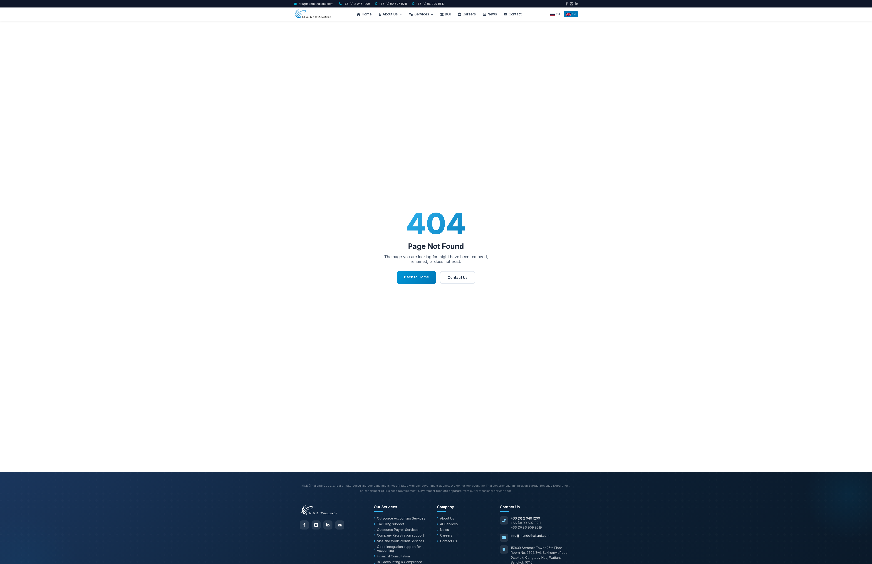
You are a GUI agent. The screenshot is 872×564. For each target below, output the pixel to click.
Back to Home (416, 277)
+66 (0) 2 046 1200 (356, 3)
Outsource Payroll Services (398, 530)
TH (558, 14)
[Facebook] (304, 525)
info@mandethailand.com (315, 3)
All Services (449, 524)
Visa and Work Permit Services (400, 541)
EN (574, 14)
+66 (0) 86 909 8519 (430, 3)
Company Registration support (400, 535)
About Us (390, 14)
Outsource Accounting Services (401, 518)
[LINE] (316, 525)
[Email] (339, 525)
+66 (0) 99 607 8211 (393, 3)
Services (421, 14)
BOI (448, 14)
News (492, 14)
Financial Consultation (393, 556)
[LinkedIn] (327, 525)
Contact (515, 14)
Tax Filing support (390, 524)
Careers (469, 14)
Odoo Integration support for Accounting (399, 548)
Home (367, 14)
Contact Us (458, 277)
